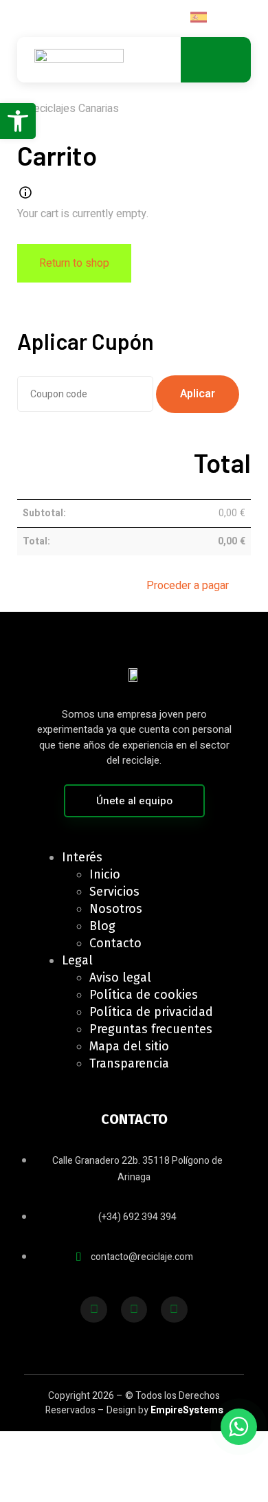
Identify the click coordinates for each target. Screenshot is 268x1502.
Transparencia (129, 1063)
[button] (18, 121)
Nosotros (115, 908)
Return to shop (74, 263)
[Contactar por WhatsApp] (239, 1427)
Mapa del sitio (129, 1046)
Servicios (114, 891)
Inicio (104, 874)
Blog (102, 926)
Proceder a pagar (187, 585)
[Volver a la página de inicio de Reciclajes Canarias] (79, 60)
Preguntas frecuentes (150, 1029)
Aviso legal (120, 977)
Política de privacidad (151, 1011)
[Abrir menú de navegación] (211, 59)
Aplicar (197, 394)
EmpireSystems (186, 1410)
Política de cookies (143, 994)
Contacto (115, 943)
